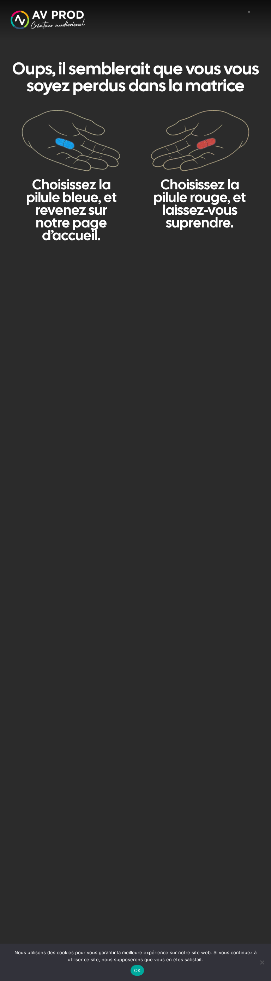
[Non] (262, 962)
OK (137, 970)
